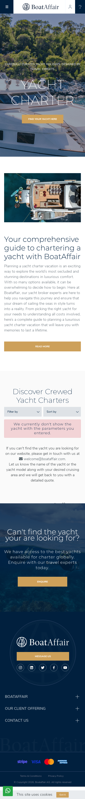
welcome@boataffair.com (44, 458)
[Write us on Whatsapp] (8, 791)
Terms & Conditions (31, 776)
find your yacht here (42, 119)
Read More (42, 346)
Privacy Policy (56, 776)
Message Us (43, 656)
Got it (62, 794)
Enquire (42, 581)
